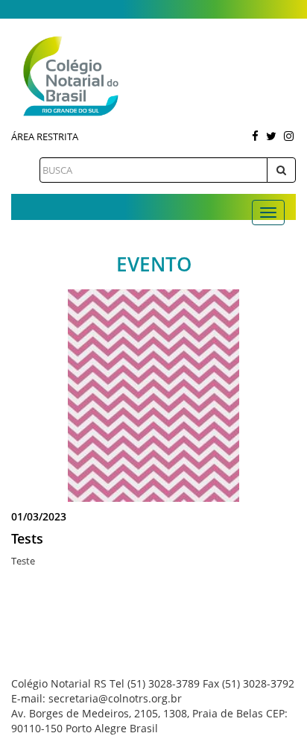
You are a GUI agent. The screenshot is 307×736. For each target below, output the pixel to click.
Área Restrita (44, 136)
